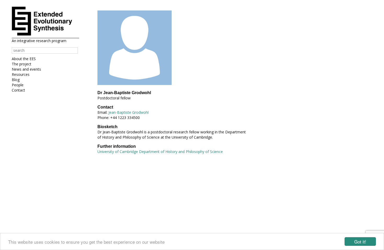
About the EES (24, 58)
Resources (21, 74)
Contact (18, 90)
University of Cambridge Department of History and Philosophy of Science (160, 151)
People (18, 84)
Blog (16, 79)
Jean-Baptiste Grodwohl (128, 112)
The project (21, 63)
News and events (26, 69)
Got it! (360, 241)
